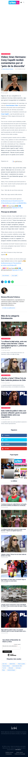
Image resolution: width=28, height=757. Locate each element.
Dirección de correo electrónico (10, 646)
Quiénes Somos (9, 752)
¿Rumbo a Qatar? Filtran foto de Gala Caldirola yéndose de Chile (13, 379)
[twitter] (5, 282)
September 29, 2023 (17, 207)
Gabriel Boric (12, 663)
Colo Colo (4, 663)
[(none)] (4, 290)
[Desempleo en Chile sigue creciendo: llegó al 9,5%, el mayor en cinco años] (14, 568)
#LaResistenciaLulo (6, 201)
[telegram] (9, 282)
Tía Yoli (4, 668)
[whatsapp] (12, 282)
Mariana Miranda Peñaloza (8, 69)
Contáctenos (9, 754)
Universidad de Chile (17, 665)
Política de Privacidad (20, 754)
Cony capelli (14, 275)
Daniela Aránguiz (11, 670)
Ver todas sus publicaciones (8, 307)
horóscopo (18, 668)
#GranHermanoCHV (17, 201)
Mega (3, 670)
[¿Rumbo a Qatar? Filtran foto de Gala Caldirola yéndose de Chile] (14, 365)
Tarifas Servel (19, 752)
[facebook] (2, 282)
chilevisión (10, 668)
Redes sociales (21, 663)
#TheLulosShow (5, 203)
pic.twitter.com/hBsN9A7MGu (18, 203)
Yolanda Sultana (6, 665)
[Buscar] (24, 2)
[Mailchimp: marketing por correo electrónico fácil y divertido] (12, 656)
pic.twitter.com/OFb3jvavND (9, 265)
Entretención (7, 318)
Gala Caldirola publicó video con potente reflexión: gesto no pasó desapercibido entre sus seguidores (13, 414)
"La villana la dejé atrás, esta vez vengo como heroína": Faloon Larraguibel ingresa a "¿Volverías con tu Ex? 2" (14, 344)
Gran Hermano (5, 275)
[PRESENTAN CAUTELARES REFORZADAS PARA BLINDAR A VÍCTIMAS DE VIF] (17, 469)
